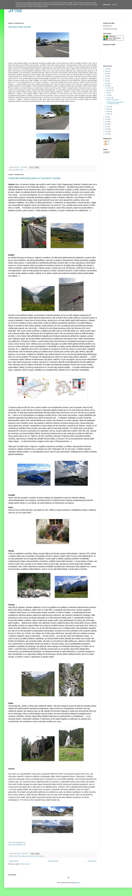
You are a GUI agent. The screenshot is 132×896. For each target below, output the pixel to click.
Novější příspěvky (14, 861)
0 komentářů (24, 853)
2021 (106, 78)
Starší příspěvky (92, 861)
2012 (106, 129)
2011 (106, 131)
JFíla (15, 10)
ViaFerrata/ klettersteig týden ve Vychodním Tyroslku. (34, 178)
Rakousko (36, 856)
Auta (13, 169)
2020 (106, 81)
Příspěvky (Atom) (25, 864)
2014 (106, 124)
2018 (106, 86)
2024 (106, 71)
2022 (106, 76)
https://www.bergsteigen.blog (16, 842)
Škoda (17, 169)
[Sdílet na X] (34, 167)
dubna (108, 111)
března (108, 114)
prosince (109, 88)
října (107, 93)
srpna (108, 95)
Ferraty (20, 856)
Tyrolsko (42, 856)
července (109, 97)
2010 (106, 134)
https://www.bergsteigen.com (16, 844)
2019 (106, 83)
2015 (106, 122)
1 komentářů (24, 167)
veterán (21, 169)
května (108, 109)
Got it (115, 4)
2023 (106, 73)
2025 (106, 69)
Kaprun (24, 856)
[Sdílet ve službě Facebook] (36, 167)
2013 (106, 126)
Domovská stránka (53, 861)
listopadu (109, 90)
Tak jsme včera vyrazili (19, 27)
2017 (106, 117)
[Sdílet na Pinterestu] (38, 167)
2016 (106, 119)
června (108, 106)
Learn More (106, 4)
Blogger (78, 882)
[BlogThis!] (32, 167)
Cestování (15, 856)
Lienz (32, 856)
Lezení (28, 856)
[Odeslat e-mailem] (30, 167)
